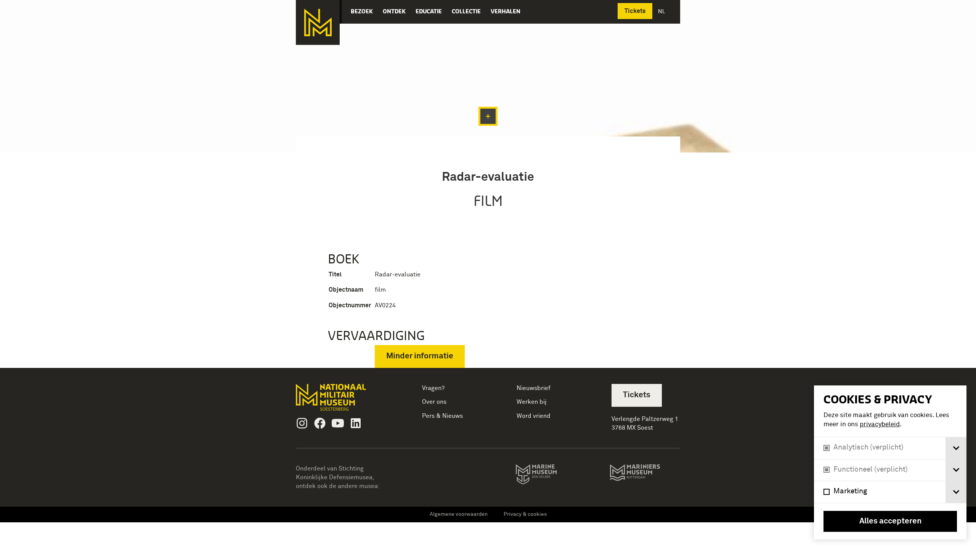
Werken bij (532, 402)
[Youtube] (338, 423)
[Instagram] (302, 423)
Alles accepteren (890, 521)
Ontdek (394, 11)
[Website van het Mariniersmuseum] (645, 476)
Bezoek (362, 11)
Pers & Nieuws (442, 416)
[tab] (956, 448)
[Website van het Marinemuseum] (547, 475)
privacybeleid (880, 424)
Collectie (466, 11)
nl (662, 11)
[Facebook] (320, 423)
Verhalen (505, 11)
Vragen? (433, 388)
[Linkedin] (356, 423)
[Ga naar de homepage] (318, 22)
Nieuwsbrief (534, 388)
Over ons (434, 402)
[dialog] (890, 462)
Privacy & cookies (525, 514)
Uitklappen (488, 116)
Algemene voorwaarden (459, 514)
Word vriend (534, 416)
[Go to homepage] (343, 400)
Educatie (429, 11)
